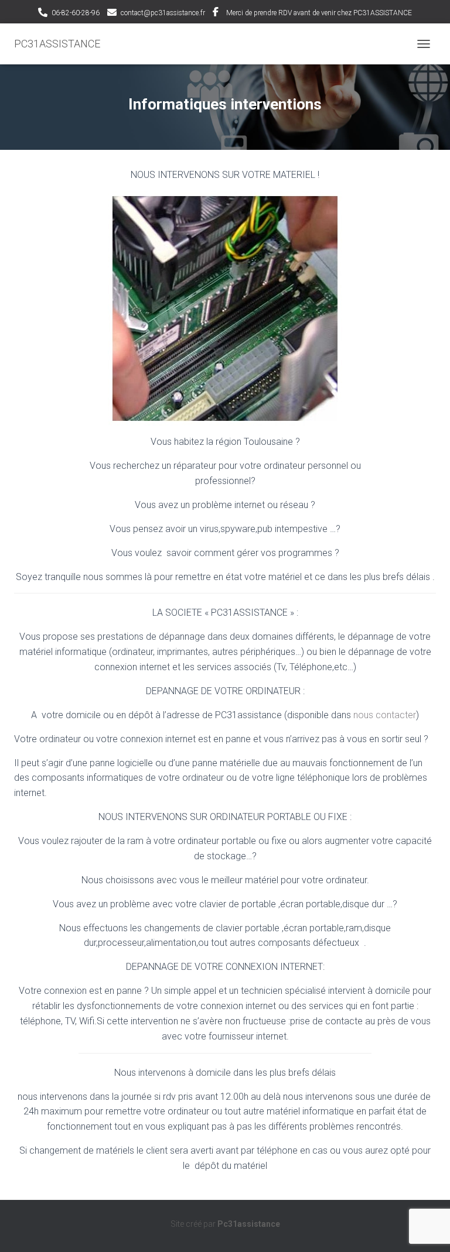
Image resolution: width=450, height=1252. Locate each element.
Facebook (216, 13)
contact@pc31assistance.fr (163, 13)
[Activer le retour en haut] (427, 1228)
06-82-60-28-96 (76, 13)
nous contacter (384, 715)
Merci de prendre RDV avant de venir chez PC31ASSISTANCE (319, 13)
